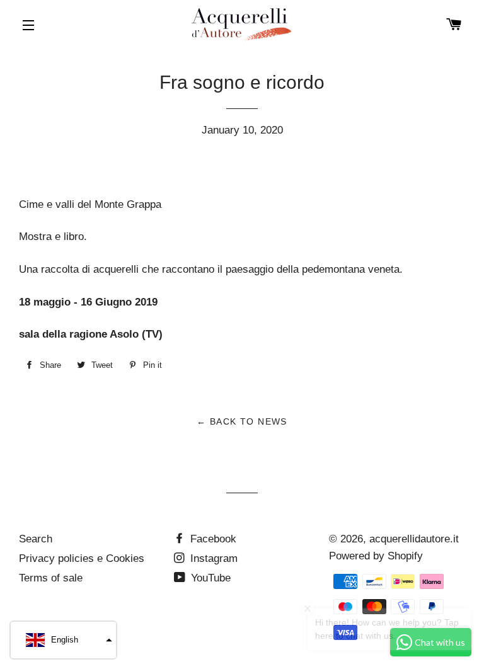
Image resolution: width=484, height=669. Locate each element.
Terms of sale (51, 578)
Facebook (211, 539)
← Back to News (242, 421)
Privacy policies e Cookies (81, 558)
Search (35, 539)
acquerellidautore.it (414, 539)
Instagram (212, 558)
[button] (63, 640)
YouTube (209, 578)
